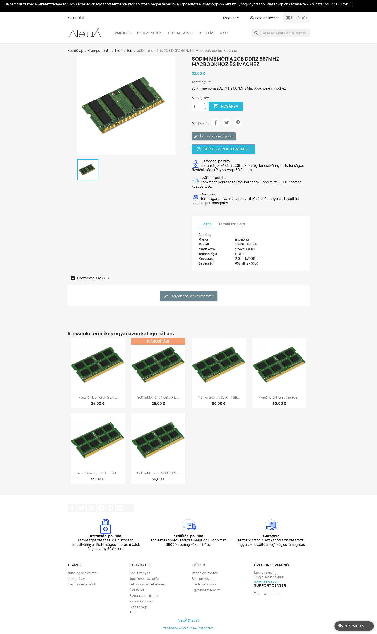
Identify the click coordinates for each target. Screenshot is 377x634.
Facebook (72, 508)
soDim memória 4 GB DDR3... (158, 397)
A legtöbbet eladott (81, 584)
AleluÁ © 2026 (189, 620)
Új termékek (76, 578)
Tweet (226, 122)
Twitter (81, 508)
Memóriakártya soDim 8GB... (279, 397)
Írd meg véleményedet (217, 136)
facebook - (172, 628)
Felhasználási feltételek (147, 584)
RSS (91, 508)
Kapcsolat (75, 17)
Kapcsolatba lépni (143, 601)
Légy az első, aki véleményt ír (191, 296)
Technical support (267, 594)
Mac (223, 33)
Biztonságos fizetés (144, 595)
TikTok (129, 508)
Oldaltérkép (138, 607)
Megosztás (215, 122)
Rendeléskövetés (205, 573)
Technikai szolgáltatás (191, 33)
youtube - (189, 628)
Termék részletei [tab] (232, 224)
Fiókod (198, 565)
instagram (205, 628)
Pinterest (237, 122)
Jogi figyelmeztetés (144, 578)
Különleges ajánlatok (82, 573)
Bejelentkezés (202, 578)
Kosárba (225, 106)
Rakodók (123, 33)
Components (150, 33)
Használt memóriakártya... (97, 397)
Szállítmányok (140, 573)
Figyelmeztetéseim (206, 590)
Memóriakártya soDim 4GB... (219, 397)
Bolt (132, 612)
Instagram (120, 508)
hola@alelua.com (266, 581)
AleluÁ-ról (137, 590)
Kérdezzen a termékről (223, 149)
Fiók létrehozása (204, 584)
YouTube (101, 508)
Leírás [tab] (206, 224)
